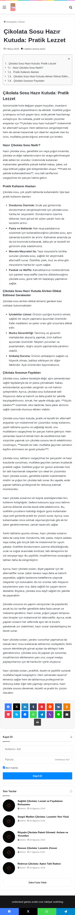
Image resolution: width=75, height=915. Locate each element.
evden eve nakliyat (42, 901)
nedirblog (58, 901)
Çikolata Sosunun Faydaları (28, 80)
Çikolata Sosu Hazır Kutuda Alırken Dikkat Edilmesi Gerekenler (41, 76)
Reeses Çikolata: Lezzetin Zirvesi (37, 848)
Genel (21, 21)
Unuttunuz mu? (62, 759)
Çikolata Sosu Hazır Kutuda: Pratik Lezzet (32, 63)
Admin (23, 808)
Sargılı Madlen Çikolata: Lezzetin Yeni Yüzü (43, 816)
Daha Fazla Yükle (38, 882)
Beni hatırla (11, 767)
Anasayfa (11, 21)
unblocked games (21, 901)
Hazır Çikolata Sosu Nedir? (28, 67)
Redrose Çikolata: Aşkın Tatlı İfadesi (39, 863)
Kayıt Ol (37, 775)
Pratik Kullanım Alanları (26, 71)
